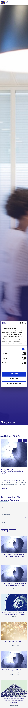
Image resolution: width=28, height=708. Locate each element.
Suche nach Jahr (5, 514)
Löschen (12, 531)
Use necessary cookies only (14, 383)
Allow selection (14, 378)
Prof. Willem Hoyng (11, 480)
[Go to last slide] (20, 440)
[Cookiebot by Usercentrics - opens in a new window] (20, 323)
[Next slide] (25, 440)
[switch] (24, 353)
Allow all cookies (14, 373)
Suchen (3, 507)
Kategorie (4, 522)
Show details (20, 369)
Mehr (4, 488)
